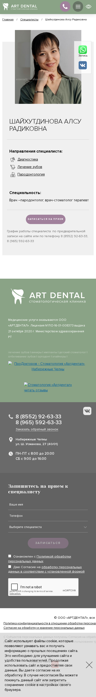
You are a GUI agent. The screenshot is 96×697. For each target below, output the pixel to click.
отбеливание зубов (22, 356)
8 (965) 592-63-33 (39, 422)
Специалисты (29, 19)
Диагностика (27, 159)
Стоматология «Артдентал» (50, 385)
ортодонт (44, 356)
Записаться (48, 543)
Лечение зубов (29, 167)
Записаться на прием (46, 219)
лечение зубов (18, 352)
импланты (50, 352)
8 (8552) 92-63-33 (38, 416)
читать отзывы (36, 390)
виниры (36, 352)
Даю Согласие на (46, 569)
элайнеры (59, 356)
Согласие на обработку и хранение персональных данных (44, 628)
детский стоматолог (72, 352)
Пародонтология (31, 174)
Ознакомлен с (39, 559)
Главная (8, 19)
